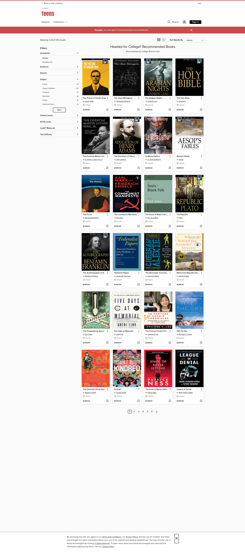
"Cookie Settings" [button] (102, 543)
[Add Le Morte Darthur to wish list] (169, 168)
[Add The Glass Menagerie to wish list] (138, 110)
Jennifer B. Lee (153, 334)
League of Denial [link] (184, 389)
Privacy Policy (132, 537)
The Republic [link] (182, 214)
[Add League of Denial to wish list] (201, 401)
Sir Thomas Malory (154, 160)
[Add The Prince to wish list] (107, 226)
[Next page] (156, 411)
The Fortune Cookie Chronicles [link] (157, 331)
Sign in (195, 22)
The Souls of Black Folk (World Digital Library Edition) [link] (157, 214)
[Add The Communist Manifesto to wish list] (138, 226)
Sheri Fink (119, 334)
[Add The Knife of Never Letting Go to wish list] (169, 401)
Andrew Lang (152, 101)
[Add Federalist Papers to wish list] (138, 284)
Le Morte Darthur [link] (152, 156)
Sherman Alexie (153, 276)
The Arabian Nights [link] (153, 98)
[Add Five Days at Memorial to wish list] (138, 343)
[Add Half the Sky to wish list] (201, 343)
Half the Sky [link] (182, 331)
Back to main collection (53, 3)
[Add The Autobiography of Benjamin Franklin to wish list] (107, 284)
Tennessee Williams (123, 101)
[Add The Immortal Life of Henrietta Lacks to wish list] (107, 401)
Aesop (181, 160)
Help (199, 3)
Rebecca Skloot (90, 393)
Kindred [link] (117, 389)
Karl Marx (119, 218)
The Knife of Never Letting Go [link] (157, 389)
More (59, 110)
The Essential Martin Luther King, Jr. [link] (94, 156)
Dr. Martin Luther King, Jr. (94, 160)
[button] (173, 22)
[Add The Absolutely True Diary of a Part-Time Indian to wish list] (169, 284)
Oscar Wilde (89, 101)
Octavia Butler (121, 393)
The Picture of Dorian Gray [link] (94, 98)
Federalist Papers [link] (121, 273)
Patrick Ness (152, 393)
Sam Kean (88, 334)
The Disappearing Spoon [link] (94, 331)
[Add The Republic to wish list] (201, 226)
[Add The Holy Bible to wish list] (201, 110)
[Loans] (184, 22)
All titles (45, 58)
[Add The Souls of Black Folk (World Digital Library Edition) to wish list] (169, 226)
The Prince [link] (87, 214)
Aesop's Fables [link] (183, 156)
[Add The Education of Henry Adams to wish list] (138, 168)
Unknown (182, 101)
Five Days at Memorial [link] (123, 331)
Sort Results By (176, 40)
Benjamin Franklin (91, 276)
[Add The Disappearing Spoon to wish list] (107, 343)
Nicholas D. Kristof (185, 334)
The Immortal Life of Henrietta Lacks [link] (94, 389)
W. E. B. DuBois (153, 218)
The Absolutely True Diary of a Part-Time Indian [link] (157, 273)
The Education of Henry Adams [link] (125, 156)
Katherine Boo (184, 276)
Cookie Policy (108, 546)
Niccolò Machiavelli (92, 218)
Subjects (45, 22)
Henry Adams (121, 160)
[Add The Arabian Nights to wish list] (169, 110)
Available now (47, 62)
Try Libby (98, 30)
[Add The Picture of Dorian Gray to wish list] (107, 110)
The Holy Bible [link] (183, 98)
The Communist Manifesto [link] (125, 214)
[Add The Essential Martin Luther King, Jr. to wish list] (107, 168)
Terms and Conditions (111, 537)
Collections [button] (59, 22)
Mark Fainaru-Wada (186, 393)
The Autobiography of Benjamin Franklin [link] (94, 273)
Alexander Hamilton (123, 276)
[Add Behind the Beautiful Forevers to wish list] (201, 284)
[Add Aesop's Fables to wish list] (201, 168)
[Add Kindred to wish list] (138, 401)
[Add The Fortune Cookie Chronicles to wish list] (169, 343)
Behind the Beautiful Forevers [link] (188, 273)
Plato (180, 218)
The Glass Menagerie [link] (123, 98)
